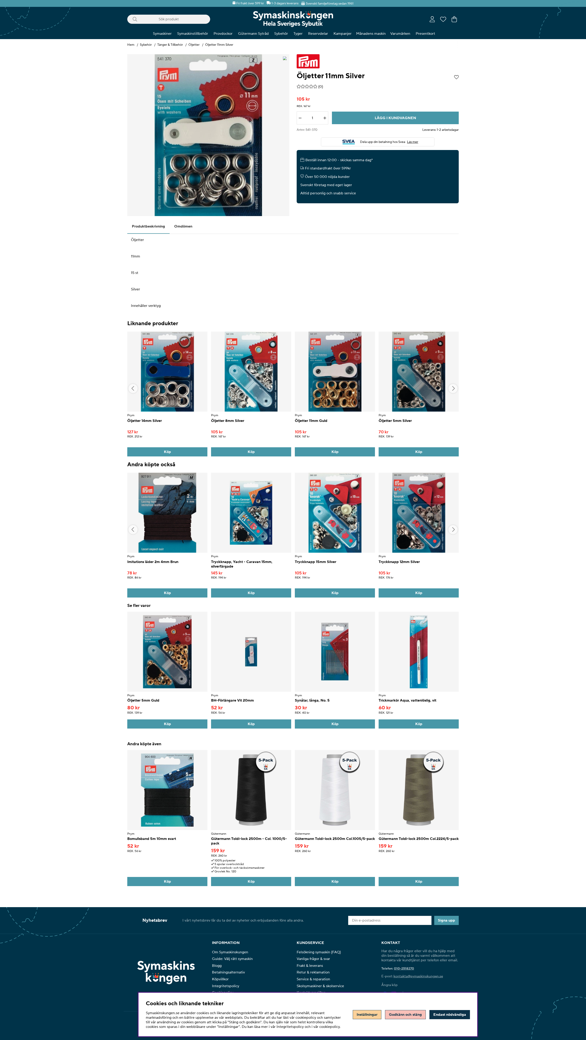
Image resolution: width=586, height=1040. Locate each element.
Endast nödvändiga (449, 1014)
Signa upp (446, 920)
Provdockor (223, 33)
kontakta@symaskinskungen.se (418, 976)
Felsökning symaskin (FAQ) (319, 952)
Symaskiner (162, 33)
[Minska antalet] (300, 118)
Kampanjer (343, 33)
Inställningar (367, 1014)
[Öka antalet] (325, 118)
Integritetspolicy (225, 986)
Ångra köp (389, 985)
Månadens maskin (371, 33)
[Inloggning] (432, 19)
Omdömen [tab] (183, 226)
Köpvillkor (220, 979)
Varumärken (400, 33)
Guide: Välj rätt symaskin (232, 959)
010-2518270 (404, 969)
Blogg (217, 965)
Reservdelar (318, 33)
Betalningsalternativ (228, 972)
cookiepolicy (329, 1026)
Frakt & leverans (310, 965)
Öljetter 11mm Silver (219, 45)
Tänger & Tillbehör (170, 45)
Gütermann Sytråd (253, 33)
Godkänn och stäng (405, 1014)
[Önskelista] (443, 19)
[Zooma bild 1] (208, 135)
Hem (130, 45)
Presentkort (425, 33)
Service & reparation (313, 979)
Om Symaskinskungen (230, 952)
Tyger (298, 33)
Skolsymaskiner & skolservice (320, 986)
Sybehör (281, 33)
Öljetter (194, 45)
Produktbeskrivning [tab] (148, 226)
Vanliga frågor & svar (313, 959)
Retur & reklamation (313, 972)
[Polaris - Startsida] (293, 19)
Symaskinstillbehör (192, 33)
